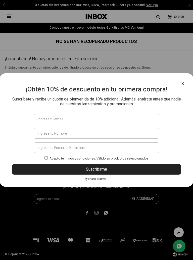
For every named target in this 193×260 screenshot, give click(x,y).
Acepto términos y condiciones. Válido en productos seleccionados (99, 158)
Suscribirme (96, 169)
